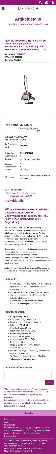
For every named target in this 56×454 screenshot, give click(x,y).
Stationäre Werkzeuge (26, 193)
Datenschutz (9, 425)
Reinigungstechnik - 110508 (20, 196)
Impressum (9, 419)
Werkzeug (10, 193)
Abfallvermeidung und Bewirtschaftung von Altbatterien (27, 430)
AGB (6, 422)
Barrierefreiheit (10, 436)
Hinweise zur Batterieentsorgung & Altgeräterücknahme (27, 428)
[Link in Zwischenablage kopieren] (43, 50)
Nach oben (28, 413)
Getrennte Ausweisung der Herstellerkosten (22, 433)
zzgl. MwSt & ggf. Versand (29, 128)
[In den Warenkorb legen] (38, 131)
